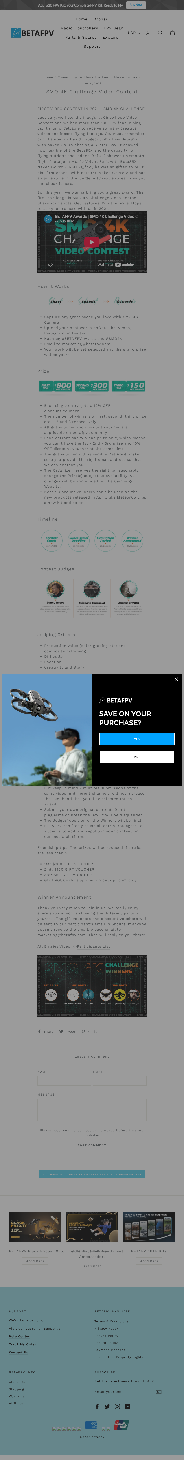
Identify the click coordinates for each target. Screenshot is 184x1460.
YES (137, 739)
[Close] (176, 679)
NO (137, 756)
